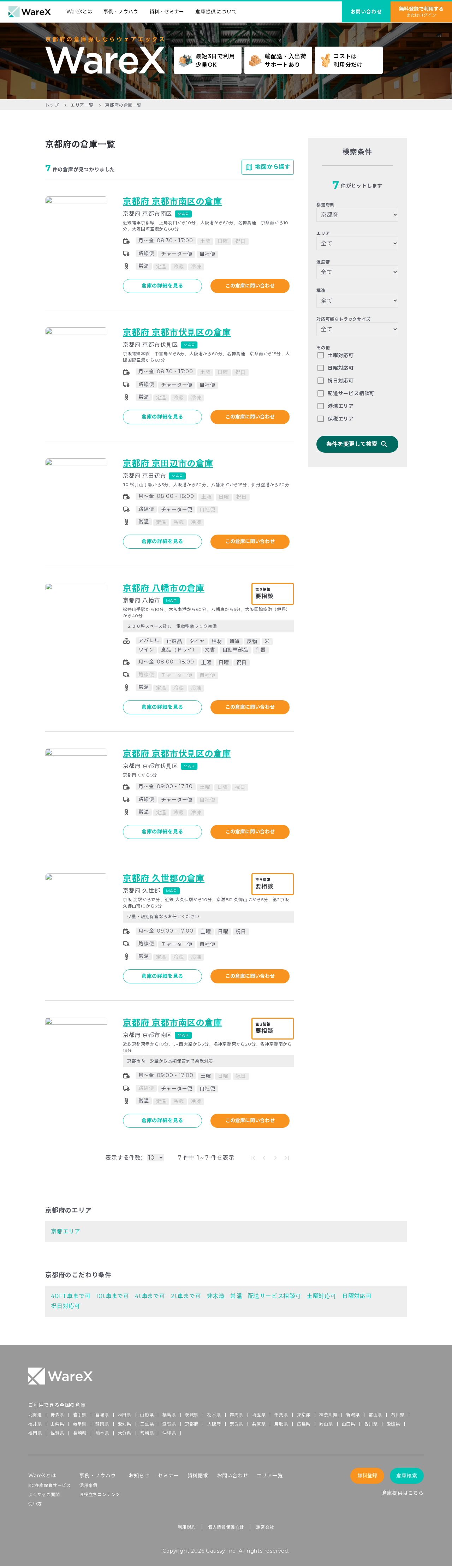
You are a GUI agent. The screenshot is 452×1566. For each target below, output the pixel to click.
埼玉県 (259, 1414)
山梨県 (57, 1424)
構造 (321, 290)
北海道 (35, 1414)
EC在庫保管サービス (49, 1485)
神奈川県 (328, 1414)
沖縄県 (169, 1433)
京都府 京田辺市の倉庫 (168, 463)
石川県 (397, 1414)
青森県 (57, 1414)
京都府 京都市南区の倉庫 (172, 201)
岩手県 (80, 1414)
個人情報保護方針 (226, 1527)
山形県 (147, 1414)
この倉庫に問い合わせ (250, 285)
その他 (323, 347)
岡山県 (326, 1424)
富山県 (375, 1414)
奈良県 (236, 1424)
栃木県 (214, 1414)
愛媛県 (393, 1424)
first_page (253, 1158)
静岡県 (102, 1424)
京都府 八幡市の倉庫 (163, 588)
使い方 (35, 1503)
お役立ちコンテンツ (99, 1494)
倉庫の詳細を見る (162, 285)
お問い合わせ (232, 1475)
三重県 (147, 1424)
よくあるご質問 (44, 1494)
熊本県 (102, 1433)
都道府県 (325, 204)
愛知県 (124, 1424)
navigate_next (275, 1158)
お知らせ (139, 1475)
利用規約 (187, 1527)
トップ (52, 105)
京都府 (191, 1424)
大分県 (124, 1433)
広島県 (303, 1424)
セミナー (168, 1475)
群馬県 (236, 1414)
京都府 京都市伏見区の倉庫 (177, 332)
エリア (323, 233)
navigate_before (264, 1158)
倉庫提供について (216, 11)
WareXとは (79, 11)
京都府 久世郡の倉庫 (163, 878)
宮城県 (102, 1414)
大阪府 (214, 1424)
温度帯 (323, 261)
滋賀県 (169, 1424)
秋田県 (124, 1414)
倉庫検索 (406, 1475)
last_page (286, 1158)
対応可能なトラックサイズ (343, 319)
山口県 (348, 1424)
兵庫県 (259, 1424)
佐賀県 (57, 1433)
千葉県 (281, 1414)
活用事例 (88, 1485)
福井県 (35, 1424)
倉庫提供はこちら (403, 1493)
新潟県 (352, 1414)
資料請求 (198, 1475)
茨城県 (191, 1414)
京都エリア (66, 1231)
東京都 (303, 1414)
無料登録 (367, 1475)
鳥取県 (281, 1424)
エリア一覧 (82, 105)
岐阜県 (80, 1424)
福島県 (169, 1414)
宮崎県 (147, 1433)
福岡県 (35, 1433)
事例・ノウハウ (120, 11)
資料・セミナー (166, 11)
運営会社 (265, 1527)
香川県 (370, 1424)
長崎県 (80, 1433)
